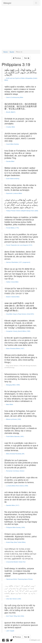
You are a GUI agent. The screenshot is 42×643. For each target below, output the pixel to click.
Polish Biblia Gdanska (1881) (15, 436)
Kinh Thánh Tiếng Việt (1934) (15, 616)
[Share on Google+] (7, 641)
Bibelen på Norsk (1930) (13, 419)
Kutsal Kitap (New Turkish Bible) (16, 542)
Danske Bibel (10, 161)
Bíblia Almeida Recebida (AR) (15, 454)
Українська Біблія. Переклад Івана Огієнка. (19, 579)
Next (26, 58)
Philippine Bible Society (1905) (15, 527)
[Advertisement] (21, 29)
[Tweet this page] (11, 641)
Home (5, 52)
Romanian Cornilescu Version (15, 471)
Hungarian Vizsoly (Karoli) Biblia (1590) (18, 331)
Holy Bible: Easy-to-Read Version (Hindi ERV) (20, 314)
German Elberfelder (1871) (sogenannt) (18, 262)
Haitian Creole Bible (12, 282)
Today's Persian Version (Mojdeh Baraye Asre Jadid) (22, 211)
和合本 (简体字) (10, 112)
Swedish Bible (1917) (12, 505)
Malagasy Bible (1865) (13, 385)
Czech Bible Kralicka (12, 144)
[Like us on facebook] (3, 641)
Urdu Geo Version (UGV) (13, 599)
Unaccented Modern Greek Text (15, 562)
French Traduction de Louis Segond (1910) (19, 245)
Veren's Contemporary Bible (14, 97)
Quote (12, 52)
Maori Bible (9, 404)
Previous (17, 58)
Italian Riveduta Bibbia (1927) (15, 348)
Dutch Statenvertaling (12, 178)
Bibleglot (7, 2)
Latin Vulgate (10, 631)
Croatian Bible (10, 127)
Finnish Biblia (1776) (12, 228)
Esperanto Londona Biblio (14, 193)
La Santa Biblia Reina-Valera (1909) (17, 486)
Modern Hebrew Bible (12, 297)
